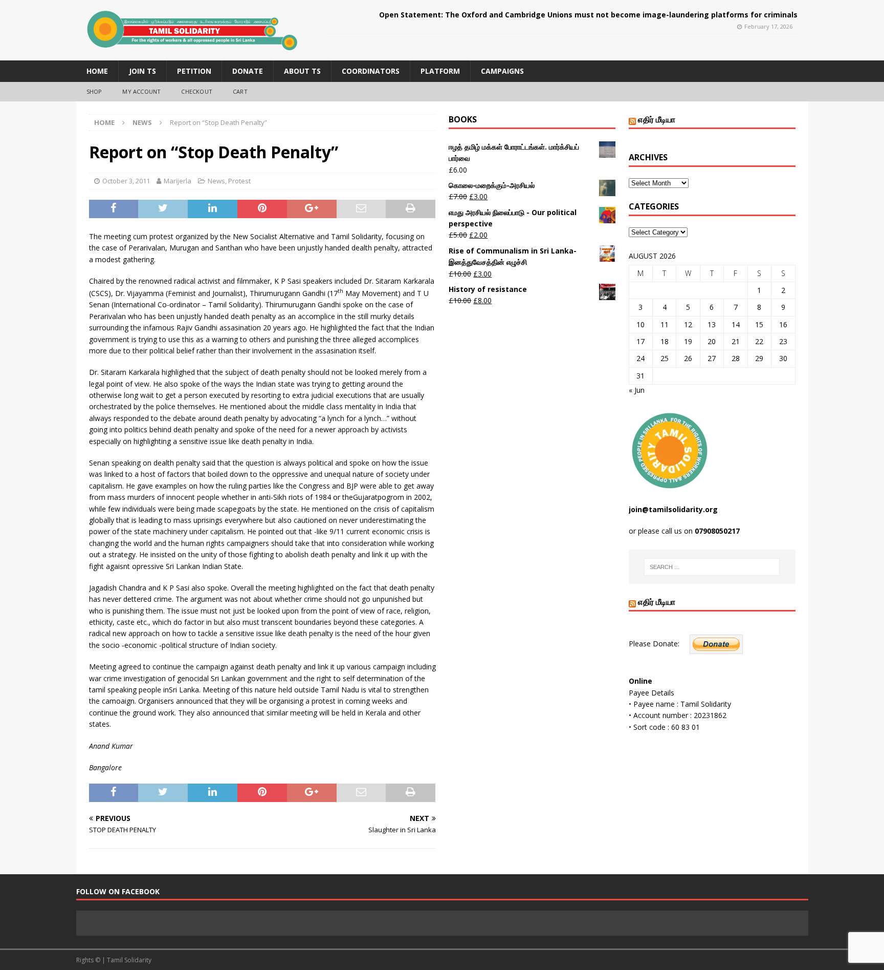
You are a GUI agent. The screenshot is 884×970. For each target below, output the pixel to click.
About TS (302, 71)
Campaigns (502, 71)
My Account (141, 91)
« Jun (637, 390)
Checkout (196, 91)
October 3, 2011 (126, 180)
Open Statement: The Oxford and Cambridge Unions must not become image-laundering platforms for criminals (588, 14)
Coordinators (371, 71)
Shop (94, 91)
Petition (194, 71)
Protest (239, 180)
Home (97, 71)
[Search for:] (712, 567)
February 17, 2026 (768, 26)
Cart (240, 91)
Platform (440, 71)
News (216, 180)
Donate (247, 71)
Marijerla (177, 180)
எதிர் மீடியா (656, 119)
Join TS (142, 71)
